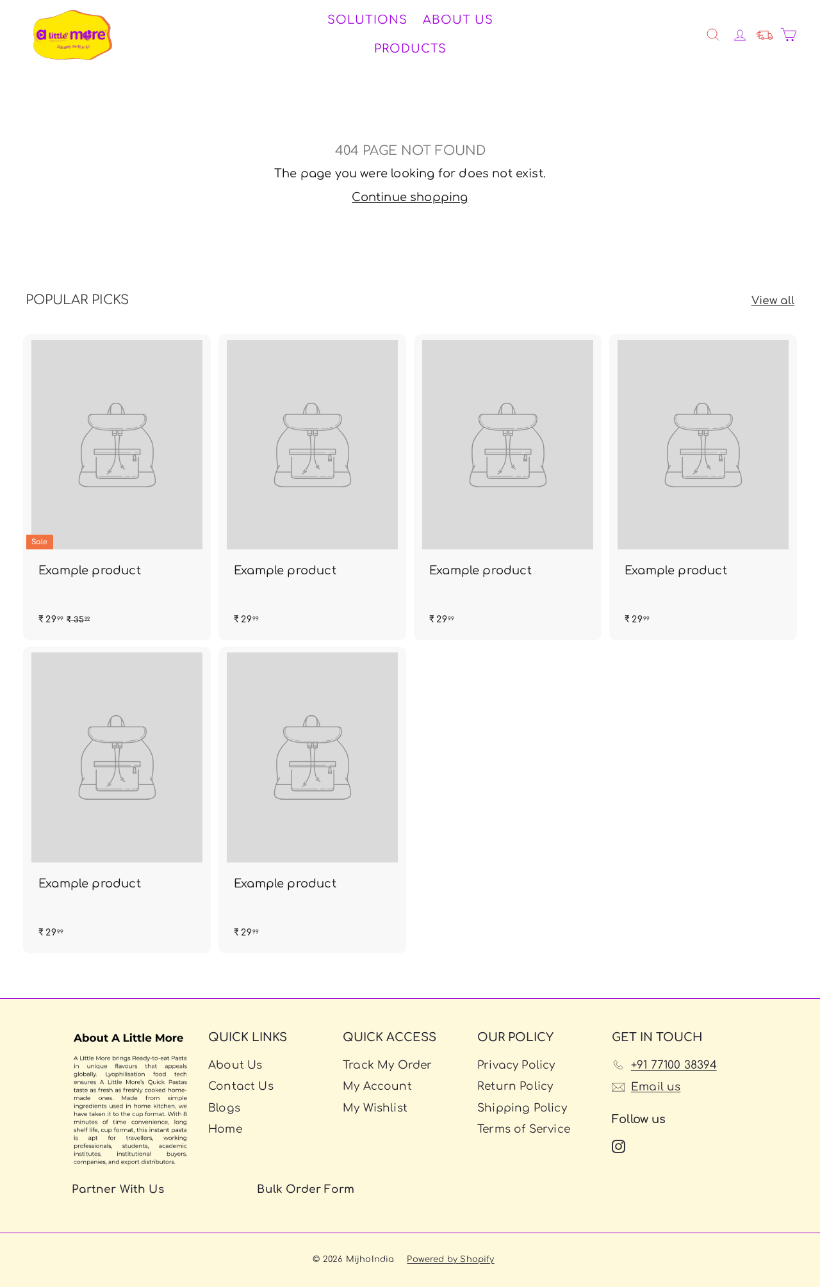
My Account (377, 1086)
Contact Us (241, 1086)
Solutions (367, 19)
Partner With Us (118, 1189)
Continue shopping (410, 197)
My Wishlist (375, 1108)
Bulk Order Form (305, 1189)
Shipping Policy (522, 1108)
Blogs (224, 1108)
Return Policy (515, 1086)
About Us (458, 19)
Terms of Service (523, 1129)
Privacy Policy (516, 1065)
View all (772, 301)
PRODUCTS (410, 48)
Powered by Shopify (450, 1259)
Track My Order (387, 1065)
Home (225, 1129)
